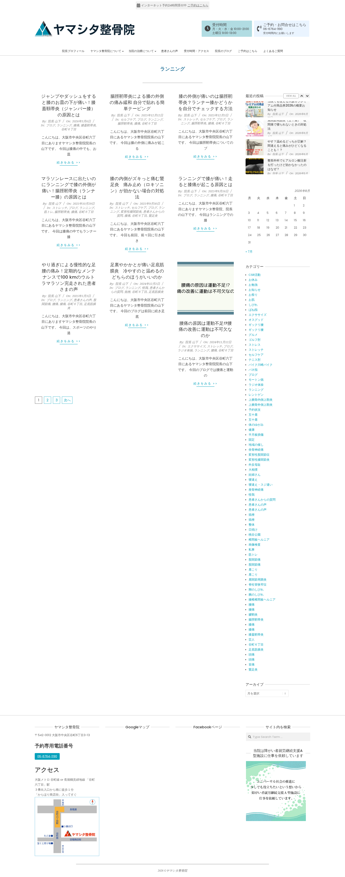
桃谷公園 (255, 534)
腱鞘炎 (253, 614)
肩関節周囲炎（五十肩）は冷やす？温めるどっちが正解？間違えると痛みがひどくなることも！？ (287, 143)
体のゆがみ (256, 425)
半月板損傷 (256, 435)
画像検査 (255, 544)
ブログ (50, 125)
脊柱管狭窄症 (258, 584)
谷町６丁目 (68, 129)
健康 (252, 430)
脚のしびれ (256, 589)
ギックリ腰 (256, 325)
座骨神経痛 (256, 489)
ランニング (64, 125)
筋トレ (48, 212)
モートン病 (256, 380)
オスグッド (256, 320)
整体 (252, 524)
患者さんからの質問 (262, 499)
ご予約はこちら (197, 5)
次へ (67, 400)
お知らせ (255, 290)
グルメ (253, 335)
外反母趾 (255, 464)
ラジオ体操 (185, 350)
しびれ (253, 305)
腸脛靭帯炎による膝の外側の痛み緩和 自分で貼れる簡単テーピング (137, 102)
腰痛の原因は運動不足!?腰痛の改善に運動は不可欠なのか (205, 329)
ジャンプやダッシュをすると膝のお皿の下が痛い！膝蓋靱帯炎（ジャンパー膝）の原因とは (68, 105)
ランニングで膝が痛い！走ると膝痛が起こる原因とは (205, 181)
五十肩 (253, 415)
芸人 (252, 639)
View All (291, 96)
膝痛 (76, 125)
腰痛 (55, 304)
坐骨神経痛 (256, 449)
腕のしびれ (256, 594)
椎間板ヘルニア (259, 539)
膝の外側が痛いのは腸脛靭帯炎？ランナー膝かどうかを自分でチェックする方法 (205, 102)
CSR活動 (255, 275)
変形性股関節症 (259, 454)
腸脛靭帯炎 (125, 123)
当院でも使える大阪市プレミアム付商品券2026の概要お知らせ (287, 105)
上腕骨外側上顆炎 (261, 405)
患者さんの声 (83, 300)
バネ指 (253, 370)
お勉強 (253, 285)
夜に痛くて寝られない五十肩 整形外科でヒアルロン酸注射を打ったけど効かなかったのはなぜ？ (288, 162)
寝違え (253, 479)
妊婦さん (255, 474)
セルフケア (128, 119)
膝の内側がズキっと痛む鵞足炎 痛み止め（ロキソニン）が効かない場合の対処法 (137, 187)
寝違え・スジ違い (261, 484)
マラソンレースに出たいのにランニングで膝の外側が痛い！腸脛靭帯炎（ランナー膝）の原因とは (68, 187)
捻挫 (127, 292)
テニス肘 (255, 360)
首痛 (252, 664)
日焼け (253, 529)
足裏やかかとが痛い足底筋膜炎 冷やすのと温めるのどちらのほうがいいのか (137, 271)
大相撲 (253, 469)
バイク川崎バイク (261, 365)
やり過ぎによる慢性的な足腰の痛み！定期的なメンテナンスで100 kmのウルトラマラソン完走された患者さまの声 (69, 277)
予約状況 (255, 410)
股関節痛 (255, 559)
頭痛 (252, 654)
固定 (252, 440)
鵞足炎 (153, 215)
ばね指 (253, 310)
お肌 (252, 300)
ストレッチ (190, 119)
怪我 (145, 288)
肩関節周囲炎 (258, 579)
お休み (253, 280)
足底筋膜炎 (156, 292)
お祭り (253, 295)
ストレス (255, 345)
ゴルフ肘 (255, 340)
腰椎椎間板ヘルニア (262, 599)
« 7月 (249, 251)
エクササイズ (196, 346)
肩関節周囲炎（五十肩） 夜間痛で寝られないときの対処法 (287, 124)
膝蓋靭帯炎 (88, 125)
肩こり (253, 569)
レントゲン (256, 395)
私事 (252, 549)
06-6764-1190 (273, 29)
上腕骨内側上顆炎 (261, 400)
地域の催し (256, 444)
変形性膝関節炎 (131, 211)
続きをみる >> (69, 162)
